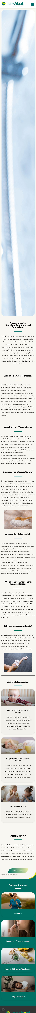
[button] (32, 4)
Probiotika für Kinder (18, 807)
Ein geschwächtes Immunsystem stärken (18, 759)
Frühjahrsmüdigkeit (18, 997)
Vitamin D (18, 914)
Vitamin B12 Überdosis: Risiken (18, 941)
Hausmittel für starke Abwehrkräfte (18, 969)
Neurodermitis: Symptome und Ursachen (18, 711)
